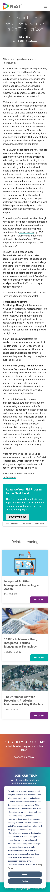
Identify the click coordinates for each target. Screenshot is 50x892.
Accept (25, 874)
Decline (25, 881)
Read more (39, 600)
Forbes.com (9, 62)
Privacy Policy (21, 889)
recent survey (26, 232)
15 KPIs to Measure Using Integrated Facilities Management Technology (20, 643)
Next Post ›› (40, 524)
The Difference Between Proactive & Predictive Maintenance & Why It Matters (23, 700)
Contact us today (24, 757)
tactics (15, 221)
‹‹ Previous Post (11, 524)
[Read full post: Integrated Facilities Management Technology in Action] (25, 563)
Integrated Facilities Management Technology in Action (21, 585)
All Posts (26, 524)
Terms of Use (9, 889)
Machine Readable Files (37, 889)
